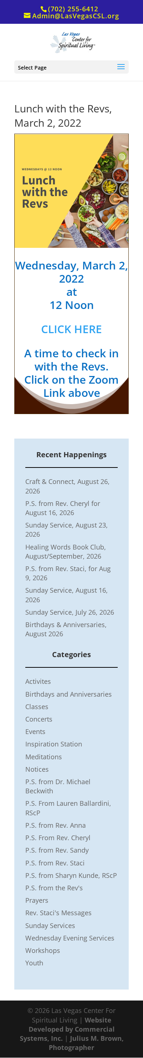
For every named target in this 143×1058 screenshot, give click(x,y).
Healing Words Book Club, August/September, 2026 (65, 551)
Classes (36, 706)
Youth (34, 962)
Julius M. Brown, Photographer (86, 1043)
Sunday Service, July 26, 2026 (69, 612)
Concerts (38, 719)
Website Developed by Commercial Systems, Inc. (67, 1029)
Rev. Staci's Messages (58, 912)
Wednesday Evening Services (69, 938)
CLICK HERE (71, 328)
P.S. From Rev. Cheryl (58, 837)
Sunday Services (50, 925)
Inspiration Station (53, 744)
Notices (37, 769)
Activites (38, 681)
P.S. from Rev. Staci (55, 862)
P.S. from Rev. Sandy (57, 850)
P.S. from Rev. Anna (55, 825)
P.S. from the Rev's (54, 887)
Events (35, 731)
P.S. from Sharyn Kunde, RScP (71, 875)
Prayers (36, 900)
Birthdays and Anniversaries (68, 694)
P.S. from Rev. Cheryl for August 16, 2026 (62, 508)
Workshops (42, 950)
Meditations (43, 756)
